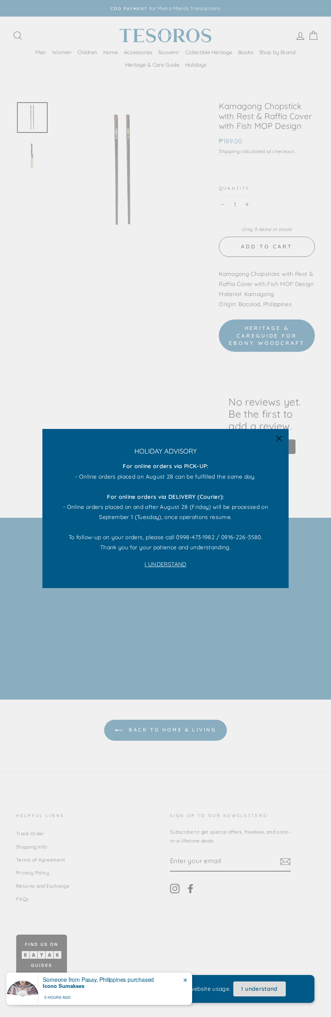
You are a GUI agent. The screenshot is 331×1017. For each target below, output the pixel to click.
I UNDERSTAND (165, 564)
